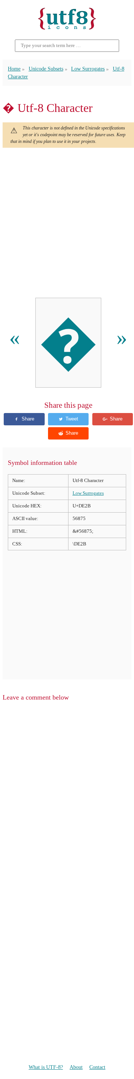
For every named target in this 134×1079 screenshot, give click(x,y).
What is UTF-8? (46, 1067)
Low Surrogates (88, 69)
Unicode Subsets (46, 69)
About (76, 1067)
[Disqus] (67, 802)
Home (14, 69)
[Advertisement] (67, 223)
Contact (97, 1067)
